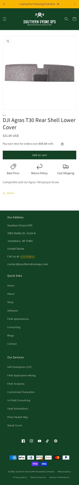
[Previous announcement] (4, 4)
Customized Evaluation (21, 392)
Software (12, 310)
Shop (10, 302)
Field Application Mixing (21, 375)
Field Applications (18, 319)
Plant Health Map (17, 417)
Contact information (59, 477)
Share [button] (10, 193)
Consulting (13, 327)
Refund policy (64, 471)
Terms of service (38, 477)
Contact (12, 343)
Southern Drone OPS (25, 471)
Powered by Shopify (45, 471)
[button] (5, 19)
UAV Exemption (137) (19, 367)
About (11, 293)
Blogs (10, 335)
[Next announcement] (75, 4)
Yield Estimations (17, 408)
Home (10, 285)
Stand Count (14, 425)
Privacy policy (20, 477)
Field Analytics (16, 383)
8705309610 (28, 256)
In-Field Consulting (18, 400)
